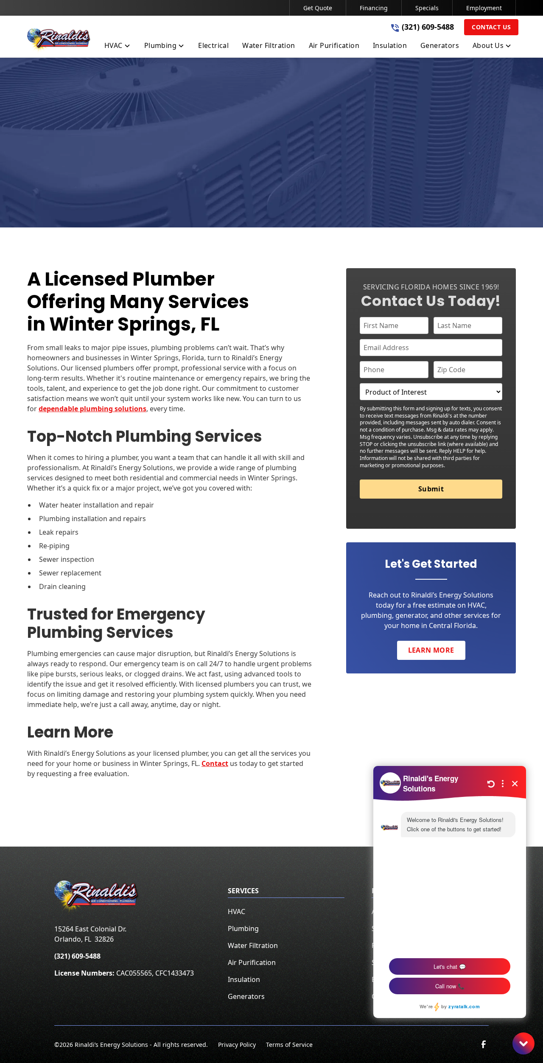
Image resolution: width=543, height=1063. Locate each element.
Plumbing (243, 928)
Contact (215, 763)
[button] (117, 47)
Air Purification (252, 962)
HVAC (236, 911)
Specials (427, 8)
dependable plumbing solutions (92, 408)
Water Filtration (253, 945)
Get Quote (317, 8)
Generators (246, 996)
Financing (374, 8)
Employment (484, 8)
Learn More (431, 650)
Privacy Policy (237, 1045)
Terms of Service (289, 1045)
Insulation (244, 979)
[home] (59, 40)
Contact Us (491, 27)
